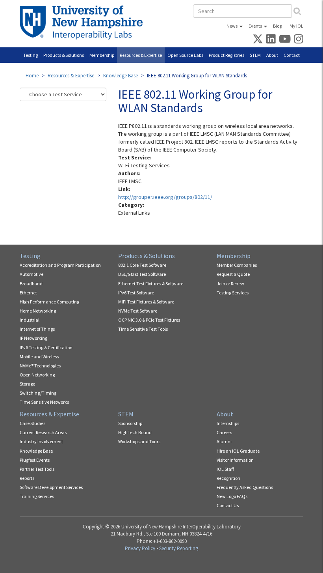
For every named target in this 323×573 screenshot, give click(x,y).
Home (32, 75)
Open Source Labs (185, 55)
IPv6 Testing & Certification (46, 347)
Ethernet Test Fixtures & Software (150, 283)
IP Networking (33, 338)
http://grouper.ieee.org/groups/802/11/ (165, 196)
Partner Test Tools (37, 469)
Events (255, 26)
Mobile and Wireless (39, 357)
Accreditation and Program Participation (60, 265)
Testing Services (233, 293)
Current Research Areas (43, 432)
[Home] (84, 22)
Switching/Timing (38, 393)
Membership (101, 55)
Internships (228, 423)
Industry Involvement (41, 441)
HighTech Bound (135, 432)
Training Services (37, 496)
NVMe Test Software (137, 311)
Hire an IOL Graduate (238, 451)
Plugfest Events (35, 460)
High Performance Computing (49, 302)
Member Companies (237, 265)
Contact (292, 55)
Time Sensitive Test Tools (143, 329)
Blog (277, 26)
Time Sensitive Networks (44, 402)
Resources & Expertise (141, 55)
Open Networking (37, 375)
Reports (27, 478)
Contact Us (228, 505)
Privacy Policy (140, 548)
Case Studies (32, 423)
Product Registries (226, 55)
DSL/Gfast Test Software (142, 274)
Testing (30, 55)
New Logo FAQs (232, 496)
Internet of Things (37, 329)
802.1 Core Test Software (142, 265)
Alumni (224, 441)
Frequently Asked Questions (245, 487)
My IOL (296, 26)
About (272, 55)
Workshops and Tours (139, 441)
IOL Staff (225, 469)
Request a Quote (233, 274)
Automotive (31, 274)
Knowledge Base (120, 75)
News (232, 26)
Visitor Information (235, 460)
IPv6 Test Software (136, 293)
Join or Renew (230, 283)
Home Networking (38, 311)
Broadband (31, 283)
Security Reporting (178, 548)
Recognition (228, 478)
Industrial (29, 320)
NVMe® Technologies (40, 366)
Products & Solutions (63, 55)
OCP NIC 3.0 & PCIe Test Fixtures (149, 320)
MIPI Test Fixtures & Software (146, 302)
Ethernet (28, 293)
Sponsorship (130, 423)
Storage (27, 384)
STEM (255, 55)
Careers (224, 432)
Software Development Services (51, 487)
